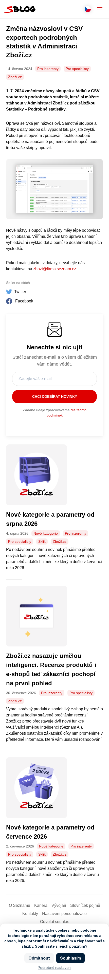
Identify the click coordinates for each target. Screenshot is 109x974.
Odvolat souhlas (54, 921)
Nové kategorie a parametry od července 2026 (50, 832)
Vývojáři (58, 905)
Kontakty (30, 913)
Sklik (42, 541)
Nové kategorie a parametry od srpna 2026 (50, 519)
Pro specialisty (77, 69)
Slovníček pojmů (85, 905)
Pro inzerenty (48, 69)
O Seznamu (19, 905)
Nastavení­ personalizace (64, 913)
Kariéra (40, 905)
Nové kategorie (45, 533)
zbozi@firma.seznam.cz (54, 269)
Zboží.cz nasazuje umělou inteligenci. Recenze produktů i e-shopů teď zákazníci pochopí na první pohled (51, 669)
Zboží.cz (15, 77)
